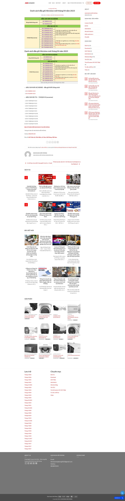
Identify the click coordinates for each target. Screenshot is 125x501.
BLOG (53, 3)
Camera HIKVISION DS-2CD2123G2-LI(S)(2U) (44, 356)
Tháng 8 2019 (28, 415)
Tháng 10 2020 (28, 408)
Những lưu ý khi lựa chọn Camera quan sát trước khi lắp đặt (59, 188)
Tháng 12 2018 (28, 420)
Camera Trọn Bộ (89, 23)
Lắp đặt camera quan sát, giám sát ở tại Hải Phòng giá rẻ (73, 215)
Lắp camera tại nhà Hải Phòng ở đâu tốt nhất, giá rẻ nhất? (73, 188)
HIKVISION (88, 28)
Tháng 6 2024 (28, 387)
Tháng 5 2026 (28, 374)
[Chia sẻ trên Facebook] (47, 142)
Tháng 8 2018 (28, 423)
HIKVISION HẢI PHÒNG (59, 15)
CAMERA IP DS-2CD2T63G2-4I (57, 337)
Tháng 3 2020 (28, 410)
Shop (50, 3)
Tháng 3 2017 (28, 448)
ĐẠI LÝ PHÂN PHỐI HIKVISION (75, 3)
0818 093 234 (32, 133)
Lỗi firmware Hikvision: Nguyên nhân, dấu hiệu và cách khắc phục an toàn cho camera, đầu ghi (94, 115)
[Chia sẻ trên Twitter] (50, 142)
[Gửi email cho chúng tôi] (33, 463)
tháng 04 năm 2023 (72, 147)
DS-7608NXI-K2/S (30, 91)
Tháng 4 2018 (28, 431)
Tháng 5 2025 (28, 379)
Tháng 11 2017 (28, 438)
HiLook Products (89, 31)
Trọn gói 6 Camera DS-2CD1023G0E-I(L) (58, 356)
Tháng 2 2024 (28, 397)
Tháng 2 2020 (28, 413)
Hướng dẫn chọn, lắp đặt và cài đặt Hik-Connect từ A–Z (93, 87)
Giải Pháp (58, 3)
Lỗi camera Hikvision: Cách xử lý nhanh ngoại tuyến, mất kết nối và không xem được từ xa (94, 105)
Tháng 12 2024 (28, 385)
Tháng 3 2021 (28, 405)
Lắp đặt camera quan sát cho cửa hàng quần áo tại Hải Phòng (31, 215)
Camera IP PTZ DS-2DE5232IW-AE (43, 337)
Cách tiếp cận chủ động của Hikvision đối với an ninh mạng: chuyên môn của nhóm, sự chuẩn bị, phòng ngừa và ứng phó (31, 251)
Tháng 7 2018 (28, 425)
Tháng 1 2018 (28, 436)
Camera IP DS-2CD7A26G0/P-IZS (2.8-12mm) (72, 317)
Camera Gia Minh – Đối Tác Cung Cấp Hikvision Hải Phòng (59, 215)
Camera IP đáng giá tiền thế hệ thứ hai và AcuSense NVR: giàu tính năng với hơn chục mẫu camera (59, 250)
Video (86, 69)
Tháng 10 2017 (28, 441)
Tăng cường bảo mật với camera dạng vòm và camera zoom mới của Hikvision (59, 281)
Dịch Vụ (87, 45)
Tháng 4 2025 (28, 382)
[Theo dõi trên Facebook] (26, 463)
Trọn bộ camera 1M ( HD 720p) (92, 62)
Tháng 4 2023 (28, 402)
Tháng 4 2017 (28, 446)
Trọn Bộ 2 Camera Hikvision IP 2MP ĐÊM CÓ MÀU (31, 337)
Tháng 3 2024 (28, 395)
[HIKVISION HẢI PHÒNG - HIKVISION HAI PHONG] (32, 3)
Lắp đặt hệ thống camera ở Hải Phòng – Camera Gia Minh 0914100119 (31, 189)
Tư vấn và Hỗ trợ (52, 8)
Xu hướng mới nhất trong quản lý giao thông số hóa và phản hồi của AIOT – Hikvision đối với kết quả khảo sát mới (73, 283)
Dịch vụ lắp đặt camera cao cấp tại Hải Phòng (45, 187)
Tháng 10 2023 (28, 400)
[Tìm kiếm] (83, 3)
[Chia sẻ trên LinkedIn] (58, 142)
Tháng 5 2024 (28, 390)
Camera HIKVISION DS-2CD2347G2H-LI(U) (44, 316)
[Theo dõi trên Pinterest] (36, 463)
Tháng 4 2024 (28, 392)
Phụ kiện (87, 37)
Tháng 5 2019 (28, 418)
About (64, 3)
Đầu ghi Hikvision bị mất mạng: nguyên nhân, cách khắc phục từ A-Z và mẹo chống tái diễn (94, 95)
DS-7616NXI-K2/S (30, 93)
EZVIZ (86, 25)
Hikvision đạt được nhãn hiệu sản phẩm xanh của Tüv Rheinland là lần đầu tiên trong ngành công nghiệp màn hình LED (45, 240)
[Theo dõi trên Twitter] (31, 463)
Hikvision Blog (88, 56)
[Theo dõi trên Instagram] (28, 463)
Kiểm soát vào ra (89, 34)
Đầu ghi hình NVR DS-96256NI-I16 (30, 356)
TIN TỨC (87, 59)
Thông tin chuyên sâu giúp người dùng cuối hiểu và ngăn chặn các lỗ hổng (45, 281)
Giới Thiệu (87, 51)
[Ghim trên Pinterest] (55, 142)
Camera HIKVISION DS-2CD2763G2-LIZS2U (30, 316)
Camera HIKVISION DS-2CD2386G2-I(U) (72, 337)
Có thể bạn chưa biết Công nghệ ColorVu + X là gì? (39, 163)
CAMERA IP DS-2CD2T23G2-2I (57, 316)
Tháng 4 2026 (28, 377)
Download (87, 48)
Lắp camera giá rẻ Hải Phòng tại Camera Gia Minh (45, 215)
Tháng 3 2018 (28, 433)
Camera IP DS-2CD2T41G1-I (73, 356)
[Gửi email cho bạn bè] (52, 142)
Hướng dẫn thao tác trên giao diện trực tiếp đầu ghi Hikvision (94, 80)
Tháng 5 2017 (28, 443)
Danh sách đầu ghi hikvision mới (61, 147)
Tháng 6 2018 (28, 428)
